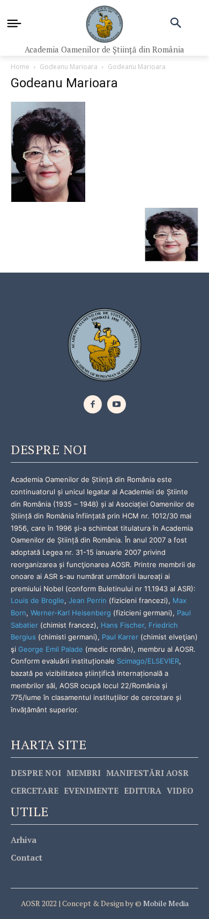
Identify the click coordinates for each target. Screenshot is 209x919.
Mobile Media (165, 903)
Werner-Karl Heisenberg (71, 612)
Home (20, 66)
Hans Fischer (122, 625)
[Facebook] (93, 404)
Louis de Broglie (37, 600)
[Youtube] (116, 404)
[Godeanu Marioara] (48, 150)
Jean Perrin (89, 600)
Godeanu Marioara (69, 66)
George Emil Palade (50, 649)
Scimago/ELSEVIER (148, 661)
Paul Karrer (120, 636)
